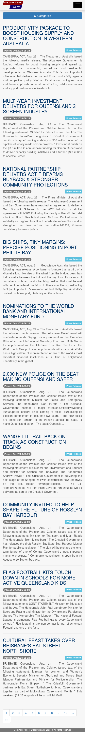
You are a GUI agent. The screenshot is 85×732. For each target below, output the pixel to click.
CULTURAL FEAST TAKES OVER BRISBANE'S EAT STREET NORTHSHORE (39, 645)
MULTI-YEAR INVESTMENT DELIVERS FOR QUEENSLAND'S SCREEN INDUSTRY (39, 106)
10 (65, 713)
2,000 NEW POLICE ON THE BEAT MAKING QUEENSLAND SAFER (41, 376)
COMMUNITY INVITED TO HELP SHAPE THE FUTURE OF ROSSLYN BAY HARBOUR (42, 509)
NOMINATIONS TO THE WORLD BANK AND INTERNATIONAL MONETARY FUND (38, 311)
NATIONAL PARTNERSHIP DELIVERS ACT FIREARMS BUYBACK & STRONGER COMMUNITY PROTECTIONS (35, 176)
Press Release (73, 50)
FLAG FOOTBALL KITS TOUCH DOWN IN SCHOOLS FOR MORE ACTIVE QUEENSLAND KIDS (39, 577)
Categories (44, 16)
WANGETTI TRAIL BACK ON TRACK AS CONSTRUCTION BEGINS (34, 441)
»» (6, 719)
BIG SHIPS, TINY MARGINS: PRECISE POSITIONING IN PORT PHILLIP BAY (40, 247)
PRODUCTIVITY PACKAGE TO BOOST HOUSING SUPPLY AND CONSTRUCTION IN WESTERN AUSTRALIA (38, 35)
